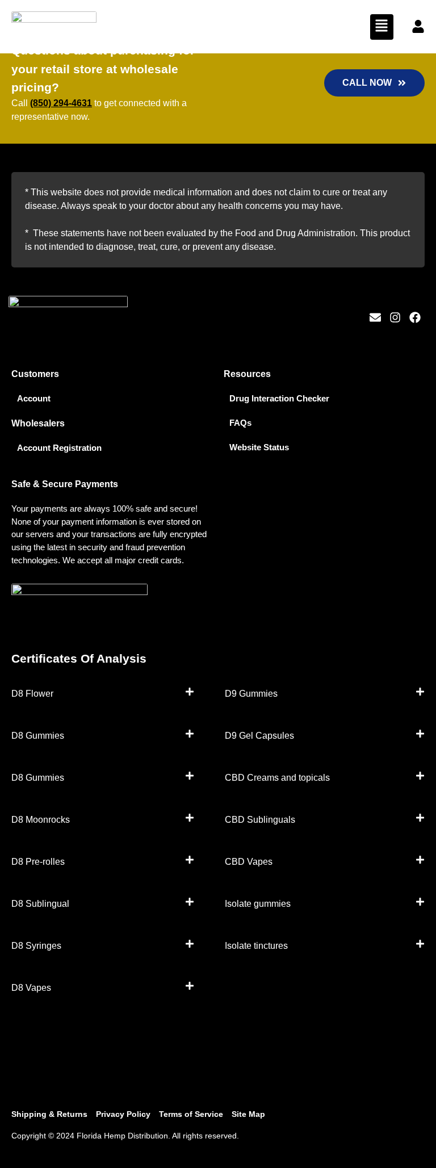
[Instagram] (395, 317)
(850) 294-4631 (61, 103)
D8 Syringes (36, 946)
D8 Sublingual (40, 904)
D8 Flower (32, 693)
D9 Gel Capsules (259, 735)
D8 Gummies (37, 735)
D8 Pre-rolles (38, 861)
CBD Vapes (248, 861)
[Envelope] (375, 317)
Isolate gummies (258, 904)
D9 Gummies (251, 693)
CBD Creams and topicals (277, 777)
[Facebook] (415, 317)
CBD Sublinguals (260, 819)
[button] (381, 27)
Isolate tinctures (256, 946)
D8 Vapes (31, 988)
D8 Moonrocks (40, 819)
